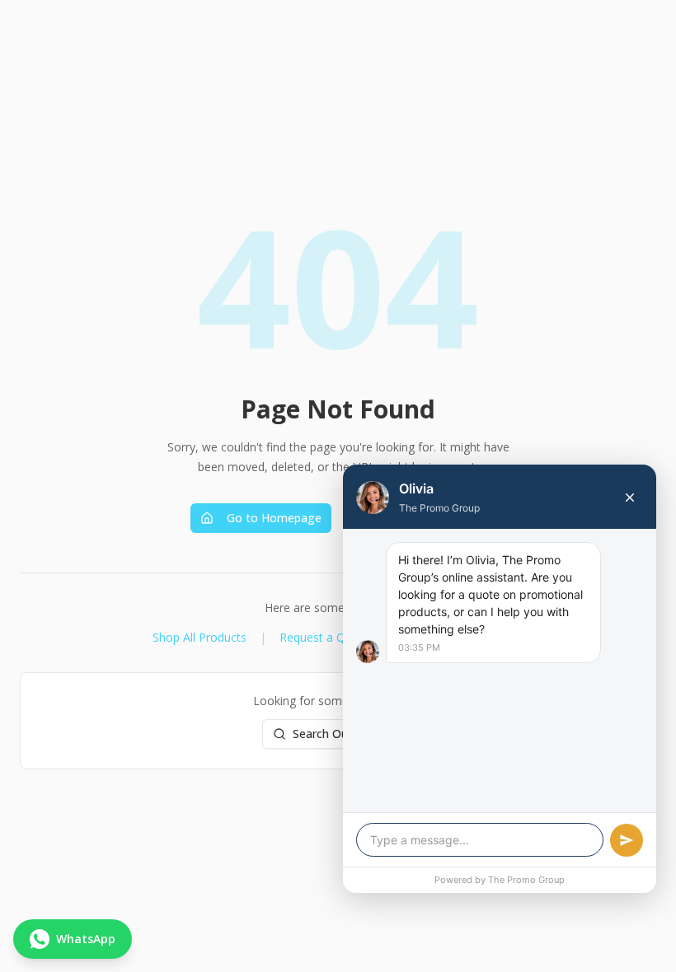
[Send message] (626, 840)
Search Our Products (348, 733)
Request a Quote (324, 637)
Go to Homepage (274, 518)
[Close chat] (630, 497)
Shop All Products (199, 637)
